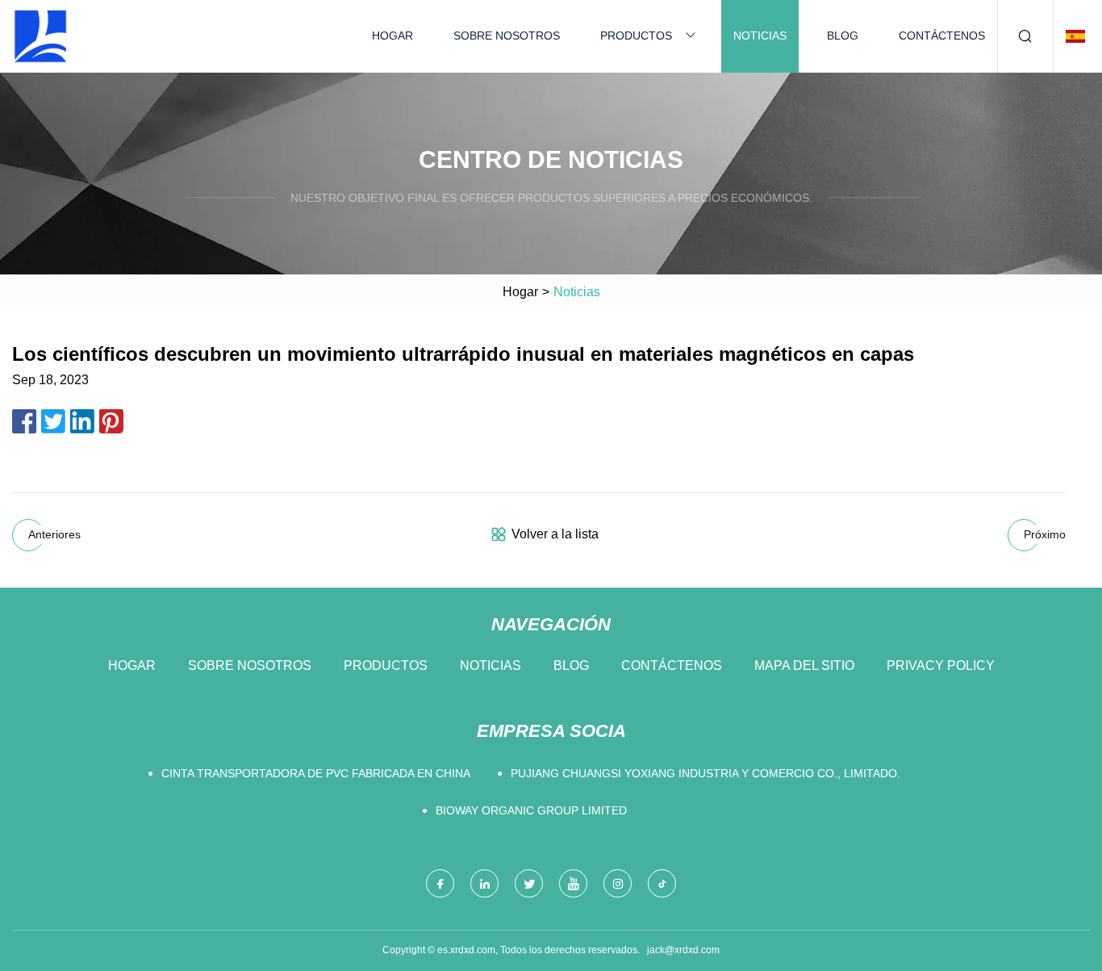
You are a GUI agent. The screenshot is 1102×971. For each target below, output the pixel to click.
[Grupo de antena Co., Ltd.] (40, 36)
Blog (842, 35)
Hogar (392, 35)
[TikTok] (662, 883)
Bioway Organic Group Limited (531, 810)
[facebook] (440, 883)
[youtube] (573, 883)
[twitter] (529, 883)
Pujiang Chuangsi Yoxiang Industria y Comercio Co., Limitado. (705, 773)
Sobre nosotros (506, 35)
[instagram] (617, 883)
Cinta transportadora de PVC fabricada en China (315, 773)
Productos (636, 35)
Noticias (760, 35)
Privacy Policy (941, 665)
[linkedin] (484, 883)
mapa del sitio (804, 665)
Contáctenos (942, 35)
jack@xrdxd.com (683, 950)
